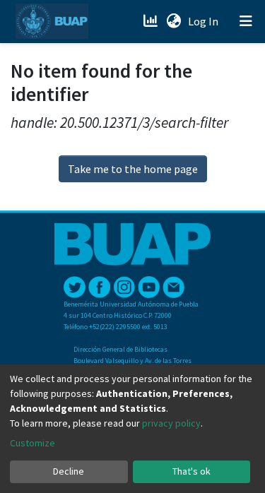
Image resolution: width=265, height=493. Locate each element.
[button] (173, 21)
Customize (32, 442)
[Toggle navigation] (246, 21)
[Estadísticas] (151, 21)
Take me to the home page (133, 169)
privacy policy (171, 423)
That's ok (191, 471)
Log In (204, 21)
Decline (68, 471)
